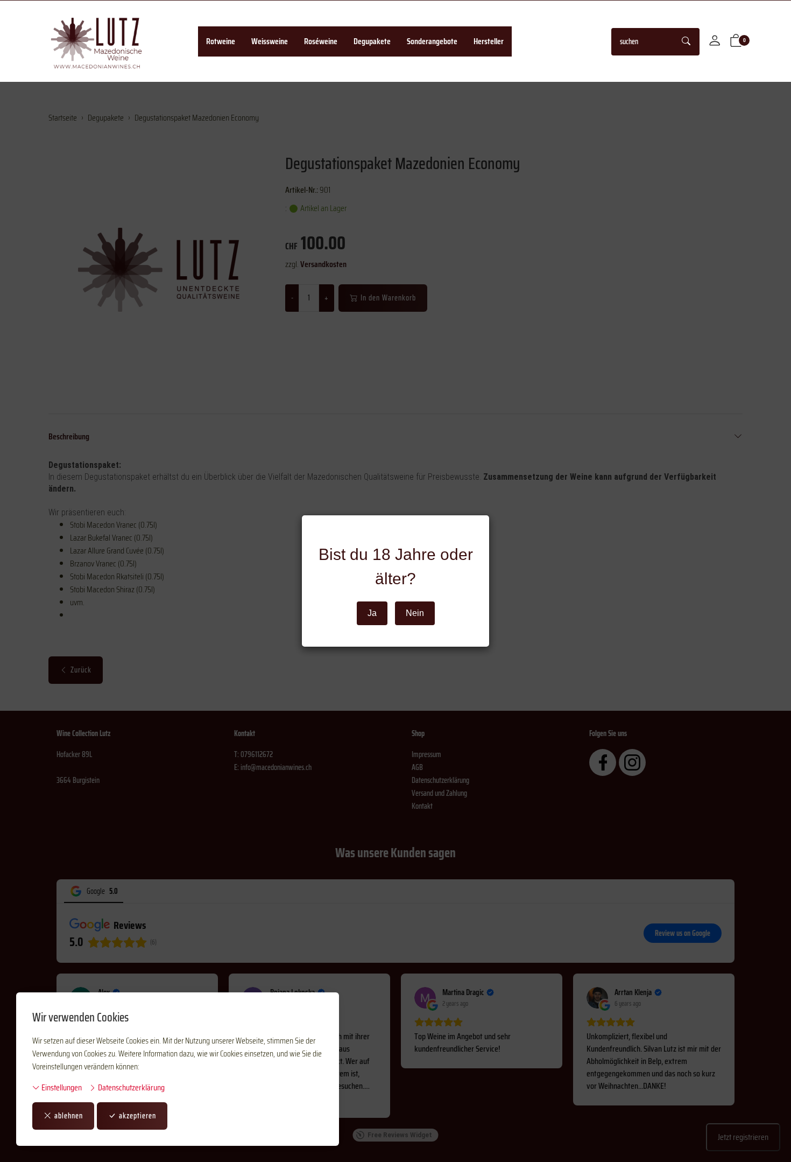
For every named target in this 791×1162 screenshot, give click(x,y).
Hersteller (489, 41)
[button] (736, 41)
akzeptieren (137, 1116)
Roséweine (320, 41)
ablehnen (68, 1116)
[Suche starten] (687, 41)
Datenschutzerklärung (130, 1087)
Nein (415, 613)
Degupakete (372, 41)
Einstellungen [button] (61, 1087)
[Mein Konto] (715, 41)
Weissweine (269, 41)
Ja (372, 613)
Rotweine (220, 41)
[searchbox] (642, 41)
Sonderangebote (432, 41)
